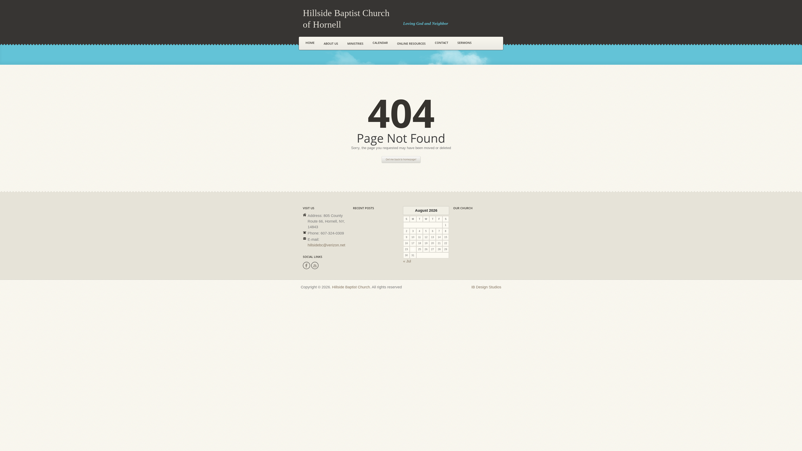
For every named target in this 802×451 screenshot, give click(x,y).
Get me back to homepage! (401, 159)
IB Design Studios (486, 287)
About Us (331, 44)
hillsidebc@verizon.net (326, 245)
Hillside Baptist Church (351, 287)
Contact (441, 43)
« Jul (407, 261)
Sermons (464, 43)
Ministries (355, 44)
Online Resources (411, 44)
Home (310, 43)
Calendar (380, 43)
